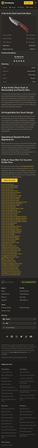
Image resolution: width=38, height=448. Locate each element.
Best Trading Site (7, 375)
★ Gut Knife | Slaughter (9, 223)
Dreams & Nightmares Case (8, 400)
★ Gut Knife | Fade (7, 184)
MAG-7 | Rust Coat (7, 259)
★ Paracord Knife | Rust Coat (11, 272)
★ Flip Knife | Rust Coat (9, 252)
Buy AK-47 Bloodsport (8, 430)
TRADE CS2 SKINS (9, 180)
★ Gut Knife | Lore (7, 189)
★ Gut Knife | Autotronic (9, 213)
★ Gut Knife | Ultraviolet (9, 187)
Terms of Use (5, 311)
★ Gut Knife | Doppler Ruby (10, 205)
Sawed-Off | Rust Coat (8, 262)
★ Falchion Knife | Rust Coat (10, 251)
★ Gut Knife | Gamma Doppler (11, 192)
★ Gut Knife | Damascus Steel (11, 195)
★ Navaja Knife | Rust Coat (10, 242)
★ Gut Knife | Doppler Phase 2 (11, 226)
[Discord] (31, 337)
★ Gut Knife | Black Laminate (11, 212)
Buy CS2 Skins (6, 412)
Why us (3, 297)
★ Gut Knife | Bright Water (10, 238)
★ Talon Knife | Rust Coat (9, 267)
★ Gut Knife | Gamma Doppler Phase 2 (14, 216)
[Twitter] (21, 337)
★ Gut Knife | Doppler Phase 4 (11, 230)
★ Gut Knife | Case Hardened (11, 197)
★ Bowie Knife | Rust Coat (10, 247)
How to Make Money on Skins (28, 418)
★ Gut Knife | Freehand (9, 194)
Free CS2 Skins (25, 372)
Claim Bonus (24, 300)
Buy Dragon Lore (7, 421)
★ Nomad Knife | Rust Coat (10, 270)
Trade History (24, 294)
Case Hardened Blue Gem (28, 425)
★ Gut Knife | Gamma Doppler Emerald (14, 202)
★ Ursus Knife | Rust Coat (9, 268)
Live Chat (4, 354)
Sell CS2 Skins (24, 409)
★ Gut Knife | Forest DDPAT (10, 239)
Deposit (4, 300)
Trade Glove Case (7, 393)
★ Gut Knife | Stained (8, 207)
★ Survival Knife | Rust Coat (10, 275)
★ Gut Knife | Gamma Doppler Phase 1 (14, 220)
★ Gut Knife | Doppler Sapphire (11, 204)
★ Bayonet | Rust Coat (8, 246)
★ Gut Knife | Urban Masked (10, 236)
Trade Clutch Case (7, 396)
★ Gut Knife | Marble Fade (10, 228)
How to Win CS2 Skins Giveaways (27, 382)
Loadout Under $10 (26, 378)
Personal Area (24, 291)
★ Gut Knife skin (27, 166)
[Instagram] (16, 337)
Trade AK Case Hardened (9, 390)
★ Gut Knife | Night (7, 225)
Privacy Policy (6, 308)
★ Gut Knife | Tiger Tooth (9, 191)
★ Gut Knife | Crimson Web (10, 199)
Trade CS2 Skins (6, 372)
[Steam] (7, 337)
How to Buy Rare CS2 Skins (8, 436)
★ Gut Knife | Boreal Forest (10, 200)
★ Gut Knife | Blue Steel (9, 210)
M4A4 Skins (5, 378)
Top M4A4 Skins (6, 424)
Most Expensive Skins (27, 422)
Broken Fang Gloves (8, 387)
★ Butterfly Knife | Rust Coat (11, 249)
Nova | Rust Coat (6, 244)
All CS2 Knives (6, 384)
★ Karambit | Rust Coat (9, 255)
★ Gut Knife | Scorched (9, 215)
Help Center (5, 294)
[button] (28, 2)
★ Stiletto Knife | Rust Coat (10, 265)
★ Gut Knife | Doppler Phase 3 (11, 231)
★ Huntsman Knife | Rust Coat (11, 254)
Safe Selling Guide (26, 415)
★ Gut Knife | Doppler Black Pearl (12, 208)
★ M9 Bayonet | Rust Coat (10, 257)
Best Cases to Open (26, 428)
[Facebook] (12, 337)
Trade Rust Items (7, 445)
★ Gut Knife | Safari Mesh (9, 186)
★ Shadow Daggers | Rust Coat (11, 263)
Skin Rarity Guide (25, 431)
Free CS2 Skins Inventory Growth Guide (28, 391)
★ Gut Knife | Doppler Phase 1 (11, 233)
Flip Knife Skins (6, 381)
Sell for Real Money (26, 412)
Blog (3, 291)
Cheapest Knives (7, 415)
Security (22, 297)
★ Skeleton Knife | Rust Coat (11, 273)
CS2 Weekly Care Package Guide (25, 386)
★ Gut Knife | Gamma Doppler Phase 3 (14, 221)
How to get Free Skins (27, 375)
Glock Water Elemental (8, 433)
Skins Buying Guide (7, 409)
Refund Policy (24, 308)
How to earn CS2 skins (27, 395)
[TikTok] (26, 337)
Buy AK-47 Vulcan (7, 427)
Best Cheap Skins (7, 418)
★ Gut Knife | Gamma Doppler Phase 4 (14, 218)
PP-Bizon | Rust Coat (8, 260)
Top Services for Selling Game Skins (27, 435)
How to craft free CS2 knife (27, 399)
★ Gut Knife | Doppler (8, 241)
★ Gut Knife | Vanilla (8, 234)
